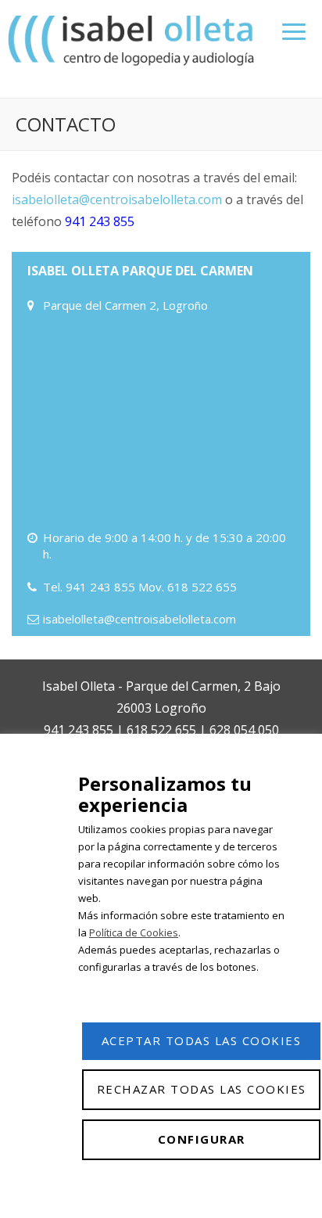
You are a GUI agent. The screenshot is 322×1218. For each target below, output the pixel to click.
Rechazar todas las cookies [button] (201, 1089)
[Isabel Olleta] (133, 39)
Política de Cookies (133, 932)
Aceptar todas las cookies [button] (202, 1040)
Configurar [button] (201, 1139)
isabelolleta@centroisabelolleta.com (117, 199)
